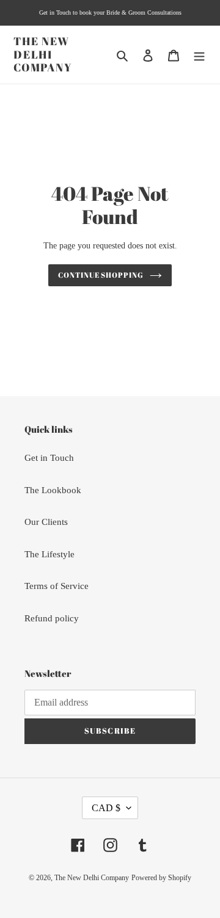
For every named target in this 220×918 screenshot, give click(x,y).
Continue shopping (101, 275)
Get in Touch (49, 458)
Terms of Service (56, 586)
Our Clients (46, 522)
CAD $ (106, 808)
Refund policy (51, 618)
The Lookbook (52, 490)
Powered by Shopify (161, 877)
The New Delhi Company (43, 54)
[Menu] (199, 55)
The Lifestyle (49, 554)
